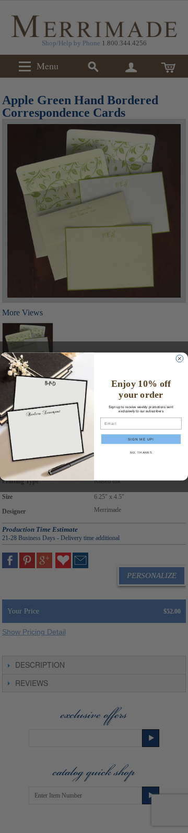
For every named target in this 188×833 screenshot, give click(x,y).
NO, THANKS (141, 452)
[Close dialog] (179, 358)
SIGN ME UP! (141, 438)
